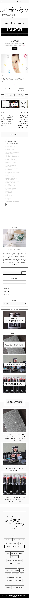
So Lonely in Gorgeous (14, 595)
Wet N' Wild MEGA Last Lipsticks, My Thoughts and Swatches (14, 384)
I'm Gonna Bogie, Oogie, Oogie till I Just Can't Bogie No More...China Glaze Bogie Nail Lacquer (7, 120)
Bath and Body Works (12, 543)
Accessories (8, 539)
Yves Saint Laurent (18, 587)
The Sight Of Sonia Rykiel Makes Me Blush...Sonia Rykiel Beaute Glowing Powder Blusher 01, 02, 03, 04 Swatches (22, 122)
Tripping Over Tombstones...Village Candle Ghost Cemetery (14, 320)
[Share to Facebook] (8, 88)
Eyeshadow (14, 553)
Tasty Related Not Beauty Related (14, 584)
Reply (7, 204)
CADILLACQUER (9, 550)
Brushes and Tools (18, 546)
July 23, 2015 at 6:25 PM (12, 141)
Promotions (21, 88)
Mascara (8, 573)
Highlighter (14, 556)
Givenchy (21, 553)
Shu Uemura (21, 90)
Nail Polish (15, 573)
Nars (22, 573)
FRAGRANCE (6, 288)
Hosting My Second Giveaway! (14, 364)
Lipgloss (20, 567)
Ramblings (19, 577)
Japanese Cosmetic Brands (14, 560)
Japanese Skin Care (11, 567)
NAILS (5, 285)
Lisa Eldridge (15, 570)
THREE (20, 580)
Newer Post (6, 112)
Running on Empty (12, 580)
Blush (21, 543)
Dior (22, 550)
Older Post (23, 112)
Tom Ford (8, 587)
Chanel (17, 550)
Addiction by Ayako (19, 539)
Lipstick (7, 570)
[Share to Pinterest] (9, 88)
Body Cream (8, 546)
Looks (22, 570)
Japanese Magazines (14, 563)
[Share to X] (6, 88)
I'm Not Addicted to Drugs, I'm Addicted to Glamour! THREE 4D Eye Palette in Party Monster (14, 344)
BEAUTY (5, 282)
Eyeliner (7, 553)
